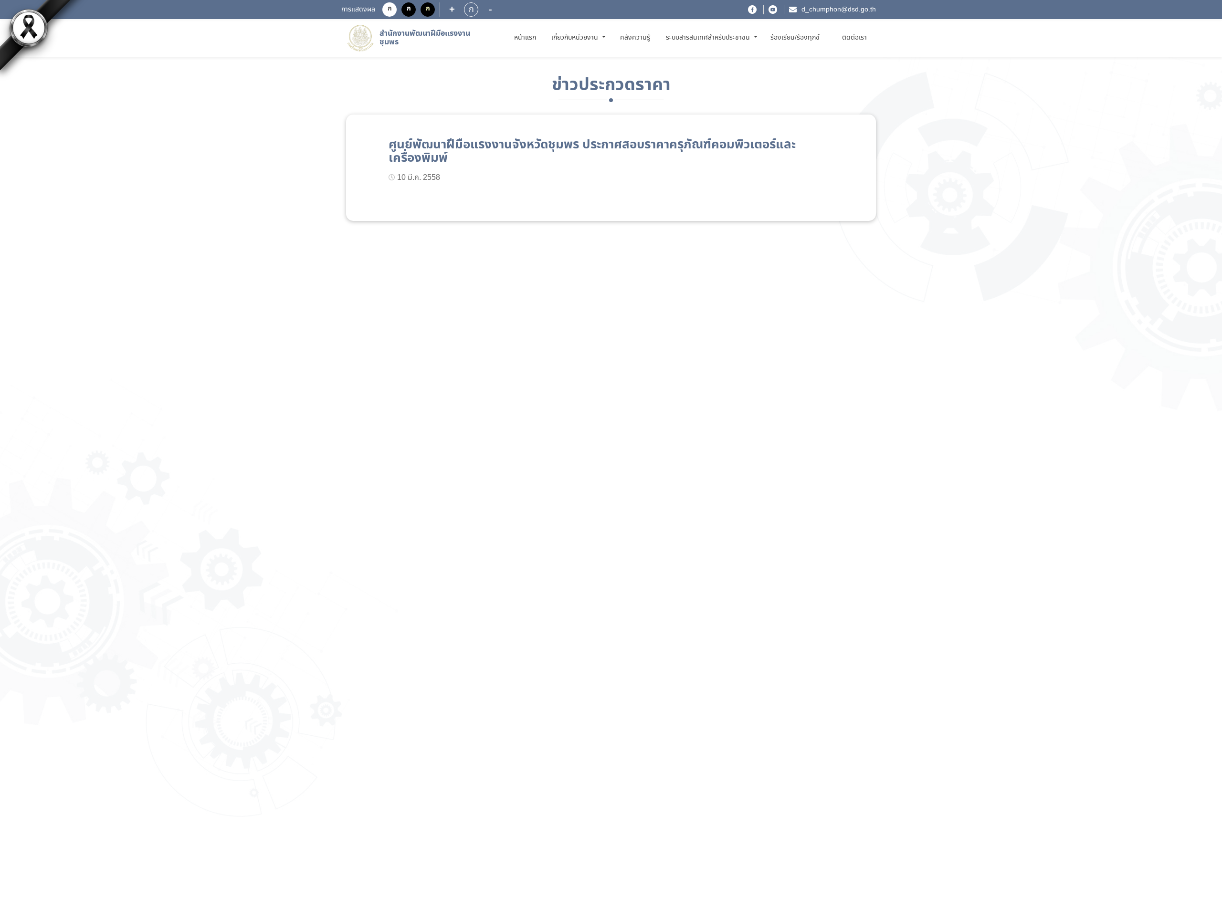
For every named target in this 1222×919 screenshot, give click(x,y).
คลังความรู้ (635, 37)
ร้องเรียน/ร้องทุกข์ (795, 37)
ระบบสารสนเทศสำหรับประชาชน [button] (709, 37)
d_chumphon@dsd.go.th (838, 9)
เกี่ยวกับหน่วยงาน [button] (575, 37)
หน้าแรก (526, 37)
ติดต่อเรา (854, 37)
